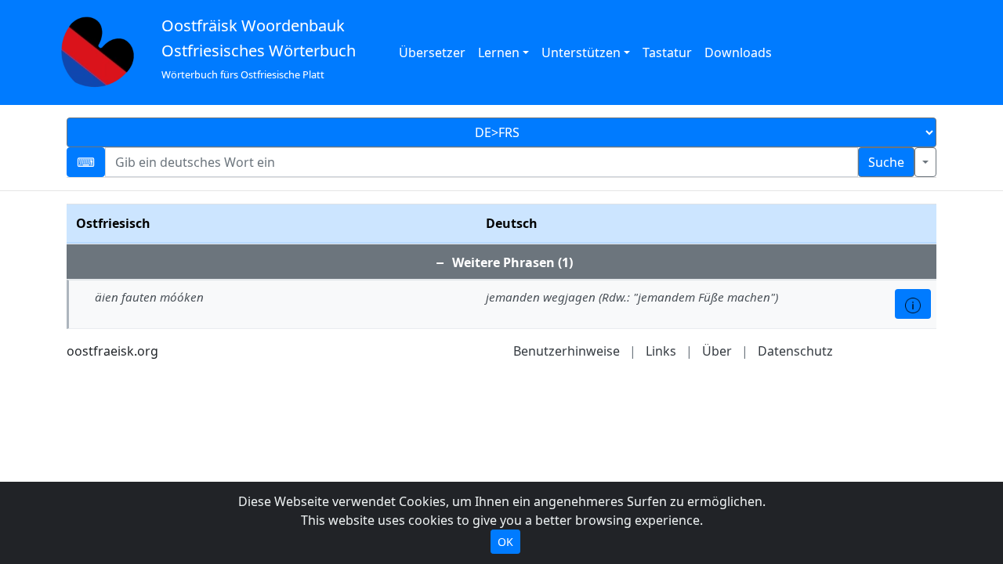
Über (717, 351)
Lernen (499, 52)
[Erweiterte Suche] (925, 162)
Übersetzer (432, 52)
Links (661, 351)
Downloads (738, 52)
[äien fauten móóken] (913, 304)
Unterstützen (581, 52)
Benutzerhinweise (566, 351)
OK (505, 541)
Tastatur (667, 52)
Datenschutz (795, 351)
